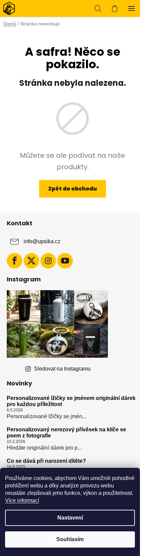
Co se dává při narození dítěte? (46, 461)
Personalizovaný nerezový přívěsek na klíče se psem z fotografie (66, 432)
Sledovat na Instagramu (62, 369)
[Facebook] (14, 261)
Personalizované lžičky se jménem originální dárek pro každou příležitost (71, 401)
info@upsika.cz (42, 241)
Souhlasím (70, 539)
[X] (31, 261)
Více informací (22, 500)
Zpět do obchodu (72, 189)
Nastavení (70, 518)
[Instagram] (48, 261)
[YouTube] (65, 261)
